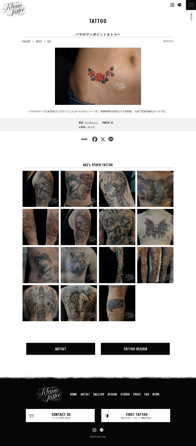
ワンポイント (91, 122)
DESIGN (112, 394)
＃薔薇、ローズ (86, 126)
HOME (73, 394)
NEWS (156, 394)
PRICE (137, 394)
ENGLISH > (191, 17)
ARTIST (39, 41)
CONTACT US (61, 415)
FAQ (146, 394)
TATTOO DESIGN (135, 348)
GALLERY (26, 41)
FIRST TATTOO (137, 415)
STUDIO (125, 394)
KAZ (49, 41)
